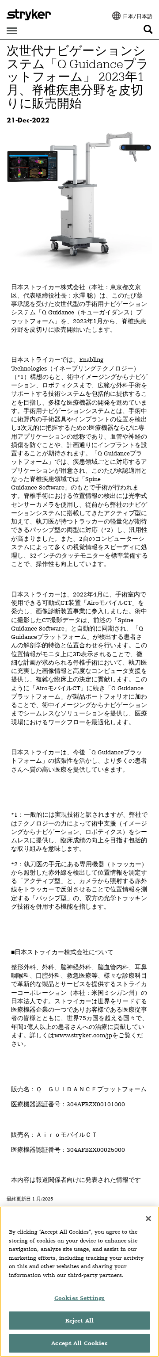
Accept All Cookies (79, 1343)
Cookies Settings (79, 1298)
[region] (79, 1281)
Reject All (79, 1320)
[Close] (148, 1218)
